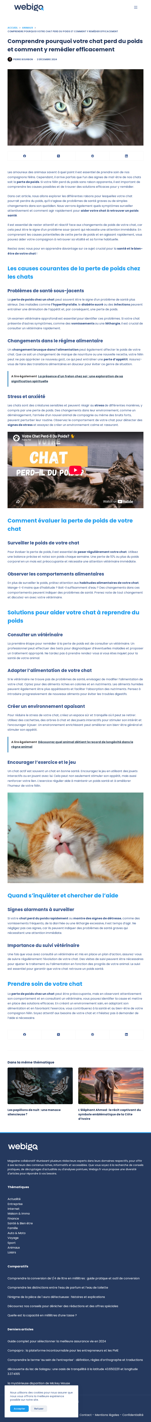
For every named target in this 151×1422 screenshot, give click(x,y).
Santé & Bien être (20, 1223)
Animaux (14, 1247)
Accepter (19, 1408)
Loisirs (12, 1252)
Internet (14, 1209)
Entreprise (15, 1204)
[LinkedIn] (126, 156)
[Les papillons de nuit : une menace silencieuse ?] (40, 1086)
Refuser (38, 1408)
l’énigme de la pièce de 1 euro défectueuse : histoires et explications (56, 1297)
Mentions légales (107, 1415)
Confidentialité (132, 1415)
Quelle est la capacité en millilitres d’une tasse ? (42, 1315)
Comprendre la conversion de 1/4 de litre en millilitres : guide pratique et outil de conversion (74, 1278)
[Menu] (135, 7)
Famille (13, 1228)
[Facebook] (25, 156)
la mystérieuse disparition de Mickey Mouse (39, 1383)
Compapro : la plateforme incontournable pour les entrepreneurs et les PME (63, 1350)
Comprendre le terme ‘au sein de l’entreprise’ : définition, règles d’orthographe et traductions (75, 1360)
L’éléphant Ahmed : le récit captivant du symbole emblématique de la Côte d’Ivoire (109, 1114)
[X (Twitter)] (59, 156)
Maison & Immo (19, 1213)
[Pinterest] (93, 156)
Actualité (14, 1199)
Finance (13, 1218)
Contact (86, 1415)
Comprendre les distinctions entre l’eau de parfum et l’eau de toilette (58, 1287)
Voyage (13, 1238)
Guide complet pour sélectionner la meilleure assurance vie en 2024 (57, 1341)
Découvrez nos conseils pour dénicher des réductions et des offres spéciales (63, 1306)
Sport (12, 1243)
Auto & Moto (17, 1233)
